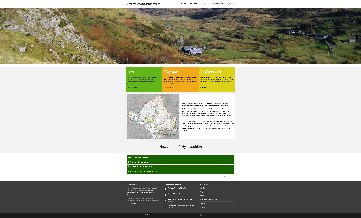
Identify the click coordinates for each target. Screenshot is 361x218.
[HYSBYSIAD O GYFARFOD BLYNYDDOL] (165, 200)
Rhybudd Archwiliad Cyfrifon (138, 157)
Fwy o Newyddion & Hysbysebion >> (221, 176)
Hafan (183, 4)
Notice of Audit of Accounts (138, 162)
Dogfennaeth (217, 4)
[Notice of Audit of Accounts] (165, 195)
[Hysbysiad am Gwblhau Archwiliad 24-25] (165, 206)
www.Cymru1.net (211, 215)
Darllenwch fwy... (132, 203)
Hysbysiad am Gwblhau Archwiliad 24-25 (143, 171)
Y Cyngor (204, 4)
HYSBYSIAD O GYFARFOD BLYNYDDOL (142, 167)
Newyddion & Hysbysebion (208, 199)
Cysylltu (230, 4)
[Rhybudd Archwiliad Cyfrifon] (165, 189)
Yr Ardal (193, 4)
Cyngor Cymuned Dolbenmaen (143, 3)
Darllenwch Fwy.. (169, 87)
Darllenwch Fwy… (132, 87)
